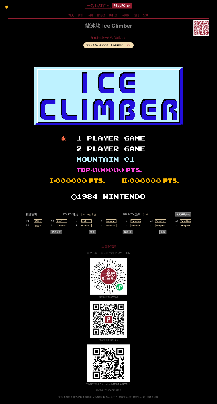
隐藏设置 (56, 232)
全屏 (163, 232)
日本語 (106, 396)
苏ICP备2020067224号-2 (108, 390)
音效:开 (127, 232)
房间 (136, 15)
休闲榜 (125, 15)
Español (87, 396)
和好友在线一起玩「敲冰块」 (108, 37)
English (68, 396)
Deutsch (97, 396)
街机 (80, 15)
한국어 (114, 396)
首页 (71, 15)
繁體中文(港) (139, 396)
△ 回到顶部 (108, 246)
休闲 (90, 15)
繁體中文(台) (125, 396)
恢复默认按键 (183, 214)
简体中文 (77, 396)
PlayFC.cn (122, 6)
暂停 (92, 232)
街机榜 (113, 15)
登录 (146, 15)
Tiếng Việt (152, 396)
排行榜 (101, 15)
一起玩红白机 (99, 5)
